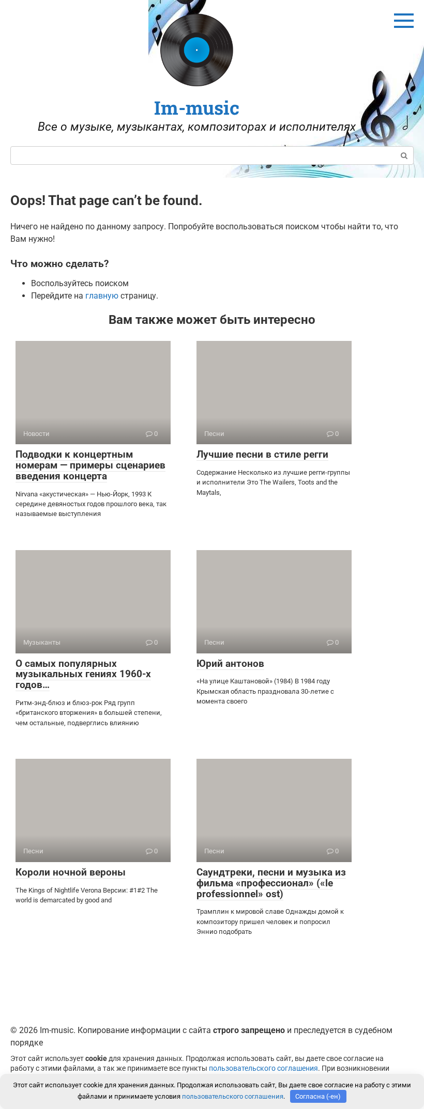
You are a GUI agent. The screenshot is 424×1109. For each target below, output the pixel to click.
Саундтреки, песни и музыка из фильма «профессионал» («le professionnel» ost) (271, 883)
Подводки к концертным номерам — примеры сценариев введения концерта (90, 465)
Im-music (196, 107)
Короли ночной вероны (71, 872)
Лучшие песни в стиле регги (262, 454)
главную (101, 296)
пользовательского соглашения (263, 1068)
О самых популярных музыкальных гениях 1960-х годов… (83, 674)
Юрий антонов (230, 663)
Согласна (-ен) (318, 1096)
